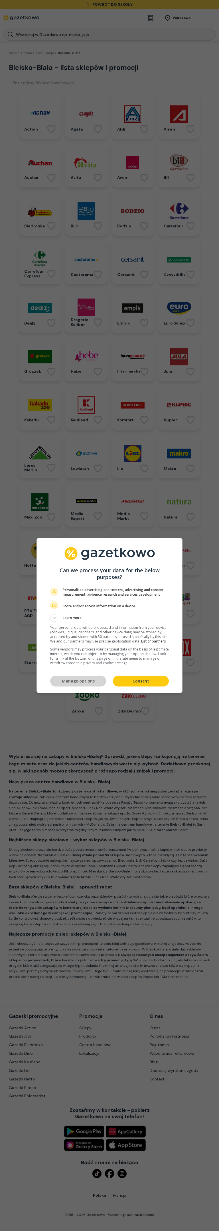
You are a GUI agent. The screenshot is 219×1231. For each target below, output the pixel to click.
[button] (109, 618)
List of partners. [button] (154, 641)
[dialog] (109, 615)
